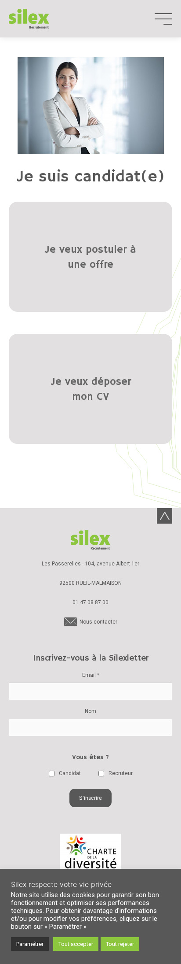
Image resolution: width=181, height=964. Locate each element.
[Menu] (163, 19)
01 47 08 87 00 (90, 602)
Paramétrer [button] (29, 944)
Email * (90, 675)
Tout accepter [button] (75, 944)
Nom (90, 711)
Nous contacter (98, 622)
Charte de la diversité (90, 856)
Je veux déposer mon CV (91, 389)
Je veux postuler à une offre (90, 257)
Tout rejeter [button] (120, 944)
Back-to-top (164, 516)
